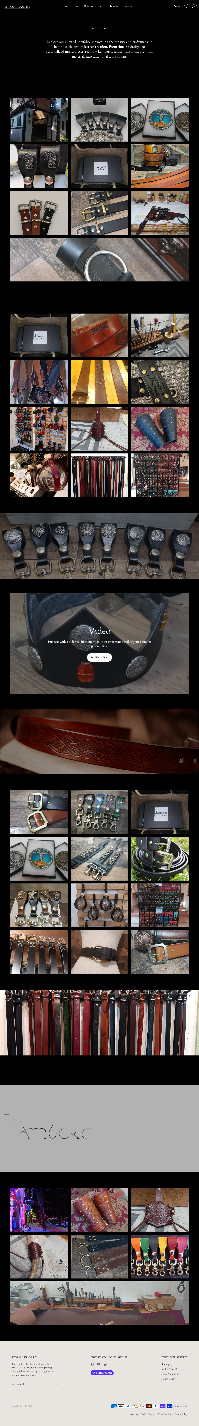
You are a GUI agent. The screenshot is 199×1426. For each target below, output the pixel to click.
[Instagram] (105, 1364)
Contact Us (128, 6)
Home (65, 6)
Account (177, 6)
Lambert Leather (26, 1405)
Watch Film (101, 657)
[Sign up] (55, 1384)
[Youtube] (98, 1364)
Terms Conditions (170, 1374)
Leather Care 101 (170, 1369)
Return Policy (168, 1379)
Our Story (88, 6)
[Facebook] (92, 1364)
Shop (76, 6)
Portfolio (114, 6)
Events (101, 6)
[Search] (186, 6)
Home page (167, 1364)
